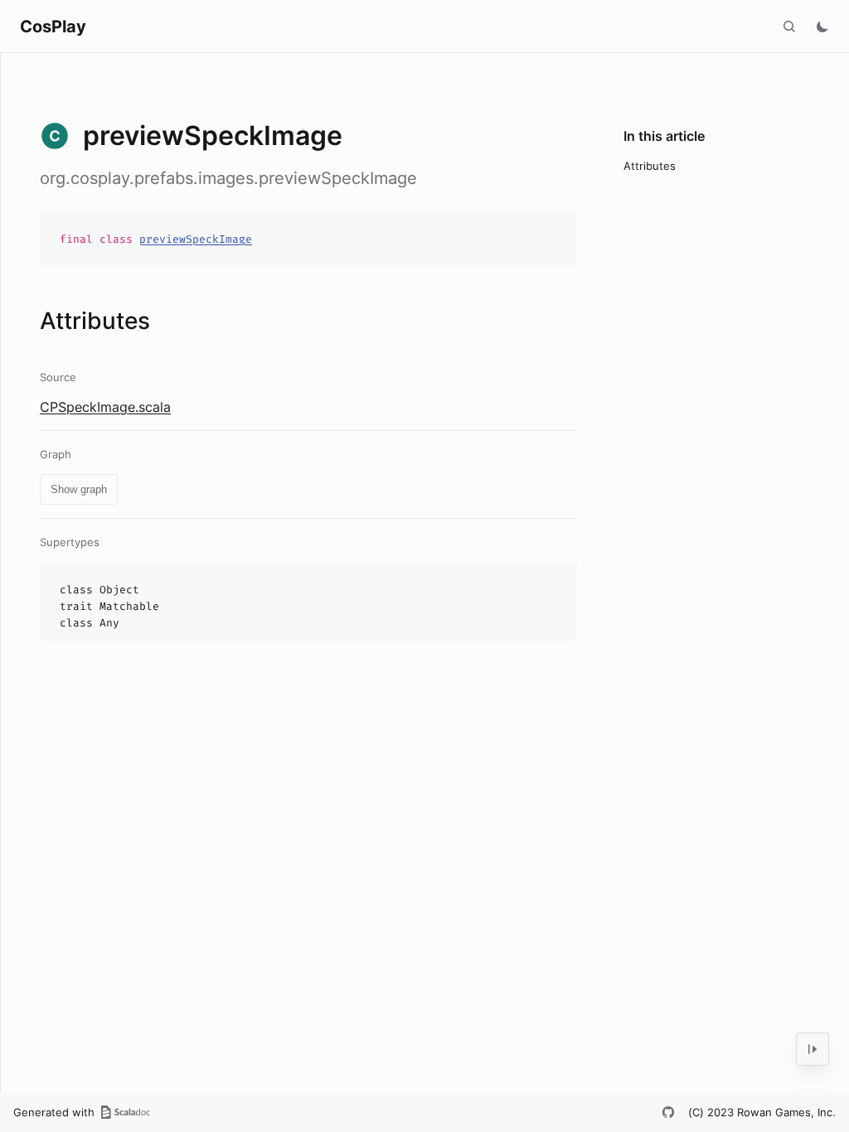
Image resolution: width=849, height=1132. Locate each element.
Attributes (649, 165)
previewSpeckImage (195, 239)
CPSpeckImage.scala (105, 407)
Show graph (79, 489)
